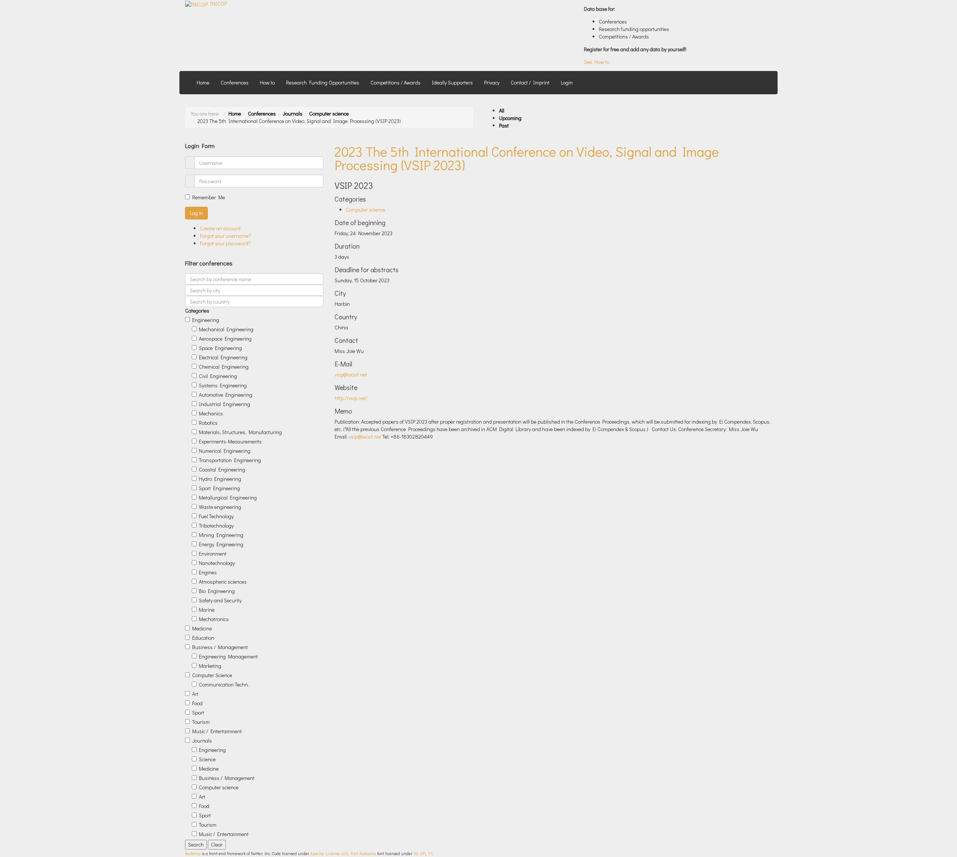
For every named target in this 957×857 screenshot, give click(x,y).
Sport (198, 712)
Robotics (208, 422)
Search (196, 844)
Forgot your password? (225, 243)
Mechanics (211, 413)
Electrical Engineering (223, 357)
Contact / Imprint (530, 82)
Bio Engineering (217, 591)
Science (207, 759)
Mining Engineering (221, 534)
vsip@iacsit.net (351, 374)
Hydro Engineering (220, 478)
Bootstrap (193, 853)
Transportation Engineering (230, 460)
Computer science (329, 113)
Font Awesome (363, 853)
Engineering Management (228, 656)
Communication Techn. (224, 684)
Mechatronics (214, 619)
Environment (213, 553)
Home (203, 82)
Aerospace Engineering (225, 338)
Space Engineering (220, 347)
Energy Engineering (221, 544)
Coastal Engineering (222, 469)
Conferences (235, 82)
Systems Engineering (223, 385)
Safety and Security (220, 600)
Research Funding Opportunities (322, 82)
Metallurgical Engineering (228, 497)
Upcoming (510, 118)
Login (567, 82)
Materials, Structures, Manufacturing (240, 432)
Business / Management (220, 647)
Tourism (201, 721)
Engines (208, 572)
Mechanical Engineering (226, 329)
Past (504, 125)
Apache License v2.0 (329, 853)
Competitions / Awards (395, 82)
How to (267, 82)
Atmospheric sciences (223, 581)
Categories (197, 310)
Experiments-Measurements (230, 441)
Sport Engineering (219, 488)
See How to (596, 61)
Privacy (491, 82)
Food (197, 703)
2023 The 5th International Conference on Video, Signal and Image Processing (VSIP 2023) (527, 158)
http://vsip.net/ (351, 398)
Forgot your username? (225, 235)
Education (203, 637)
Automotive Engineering (225, 394)
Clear (217, 844)
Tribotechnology (216, 525)
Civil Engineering (218, 376)
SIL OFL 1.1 (423, 853)
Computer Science (212, 675)
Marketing (210, 665)
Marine (207, 609)
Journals (292, 113)
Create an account (220, 228)
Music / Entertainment (217, 731)
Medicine (202, 628)
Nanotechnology (217, 562)
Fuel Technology (216, 516)
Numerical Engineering (224, 450)
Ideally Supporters (452, 82)
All (501, 110)
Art (195, 693)
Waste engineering (220, 506)
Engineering (205, 319)
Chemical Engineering (224, 366)
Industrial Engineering (224, 404)
